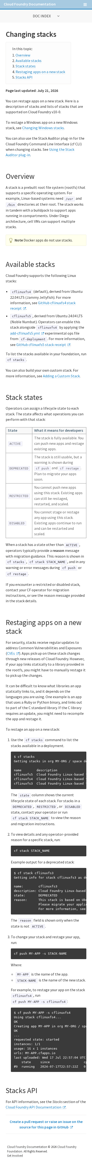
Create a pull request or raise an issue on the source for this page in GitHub (46, 1124)
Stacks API (24, 77)
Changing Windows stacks (43, 127)
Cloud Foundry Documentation (30, 4)
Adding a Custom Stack (61, 376)
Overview (23, 55)
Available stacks (29, 60)
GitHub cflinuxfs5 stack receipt (41, 344)
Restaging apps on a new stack (40, 71)
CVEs (11, 653)
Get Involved (15, 1155)
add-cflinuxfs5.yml (25, 333)
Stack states (26, 66)
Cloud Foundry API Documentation (33, 1107)
